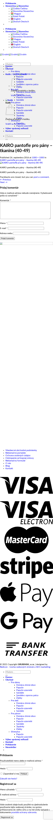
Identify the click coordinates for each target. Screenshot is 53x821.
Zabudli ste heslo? (8, 779)
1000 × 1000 (38, 157)
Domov (8, 66)
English (17, 19)
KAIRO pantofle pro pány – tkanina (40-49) (20, 160)
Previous (5, 180)
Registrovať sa (7, 817)
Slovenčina (10, 6)
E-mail (3, 228)
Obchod (9, 69)
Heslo (3, 768)
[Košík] (9, 100)
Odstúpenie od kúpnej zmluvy (19, 458)
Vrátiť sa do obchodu (15, 124)
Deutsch (24, 21)
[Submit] (6, 67)
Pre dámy (15, 71)
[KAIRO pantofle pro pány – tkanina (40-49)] (21, 163)
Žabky (19, 87)
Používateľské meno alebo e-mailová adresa (21, 761)
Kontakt (9, 131)
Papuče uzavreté (24, 79)
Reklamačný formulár (15, 461)
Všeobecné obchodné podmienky (21, 450)
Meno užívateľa (8, 790)
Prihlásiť (24, 774)
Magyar (17, 14)
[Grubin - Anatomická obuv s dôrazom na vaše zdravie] (13, 54)
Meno (3, 223)
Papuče (19, 95)
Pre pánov (16, 102)
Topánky (20, 115)
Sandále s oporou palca (27, 84)
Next (3, 182)
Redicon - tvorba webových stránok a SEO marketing (25, 667)
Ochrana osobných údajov (17, 455)
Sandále (20, 100)
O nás (8, 463)
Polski (21, 16)
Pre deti (14, 89)
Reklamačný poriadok (15, 453)
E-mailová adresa (9, 795)
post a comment (41, 177)
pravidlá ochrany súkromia (23, 812)
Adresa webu (6, 233)
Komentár (5, 200)
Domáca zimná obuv (26, 74)
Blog (7, 466)
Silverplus (15, 121)
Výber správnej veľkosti (16, 128)
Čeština (23, 9)
